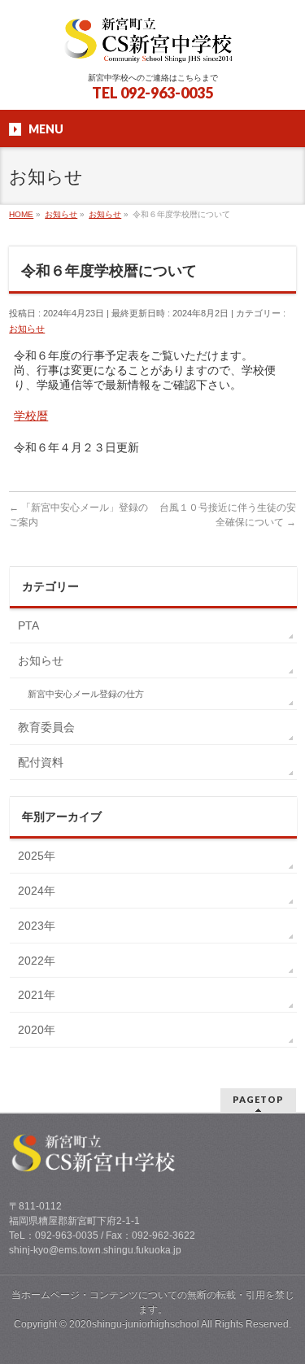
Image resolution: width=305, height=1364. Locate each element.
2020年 (36, 1029)
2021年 (36, 994)
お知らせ (27, 328)
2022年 (36, 960)
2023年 (36, 925)
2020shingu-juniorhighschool (135, 1324)
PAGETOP (258, 1099)
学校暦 (31, 415)
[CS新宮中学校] (152, 45)
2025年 (36, 855)
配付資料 (40, 762)
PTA (28, 625)
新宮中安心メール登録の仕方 (86, 694)
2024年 (36, 890)
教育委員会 (46, 727)
